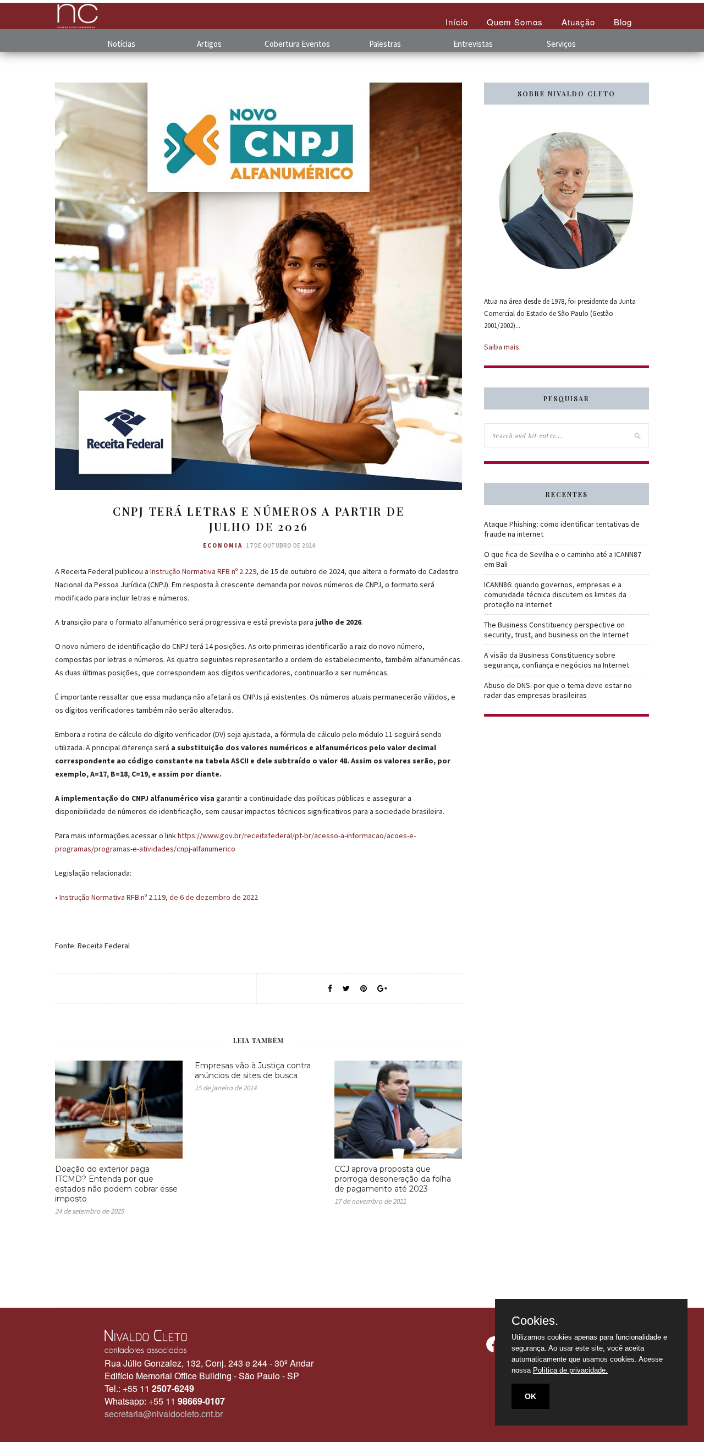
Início (457, 22)
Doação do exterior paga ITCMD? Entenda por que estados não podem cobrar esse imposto (116, 1184)
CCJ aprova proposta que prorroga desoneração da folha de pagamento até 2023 (392, 1179)
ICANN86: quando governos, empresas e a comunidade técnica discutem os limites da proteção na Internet (555, 594)
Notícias (121, 44)
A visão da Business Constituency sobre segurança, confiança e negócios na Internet (556, 660)
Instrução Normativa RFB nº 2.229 (203, 571)
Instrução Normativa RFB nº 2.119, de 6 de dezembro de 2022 (158, 897)
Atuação (578, 22)
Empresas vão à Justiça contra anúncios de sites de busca (253, 1070)
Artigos (209, 44)
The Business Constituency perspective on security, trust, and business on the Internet (556, 630)
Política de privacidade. (570, 1370)
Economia (223, 545)
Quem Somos (515, 22)
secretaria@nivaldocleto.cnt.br (164, 1413)
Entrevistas (473, 44)
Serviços (561, 44)
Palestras (385, 44)
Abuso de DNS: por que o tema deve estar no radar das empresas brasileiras (558, 690)
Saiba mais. (502, 347)
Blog (623, 22)
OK (530, 1396)
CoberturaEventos (297, 44)
